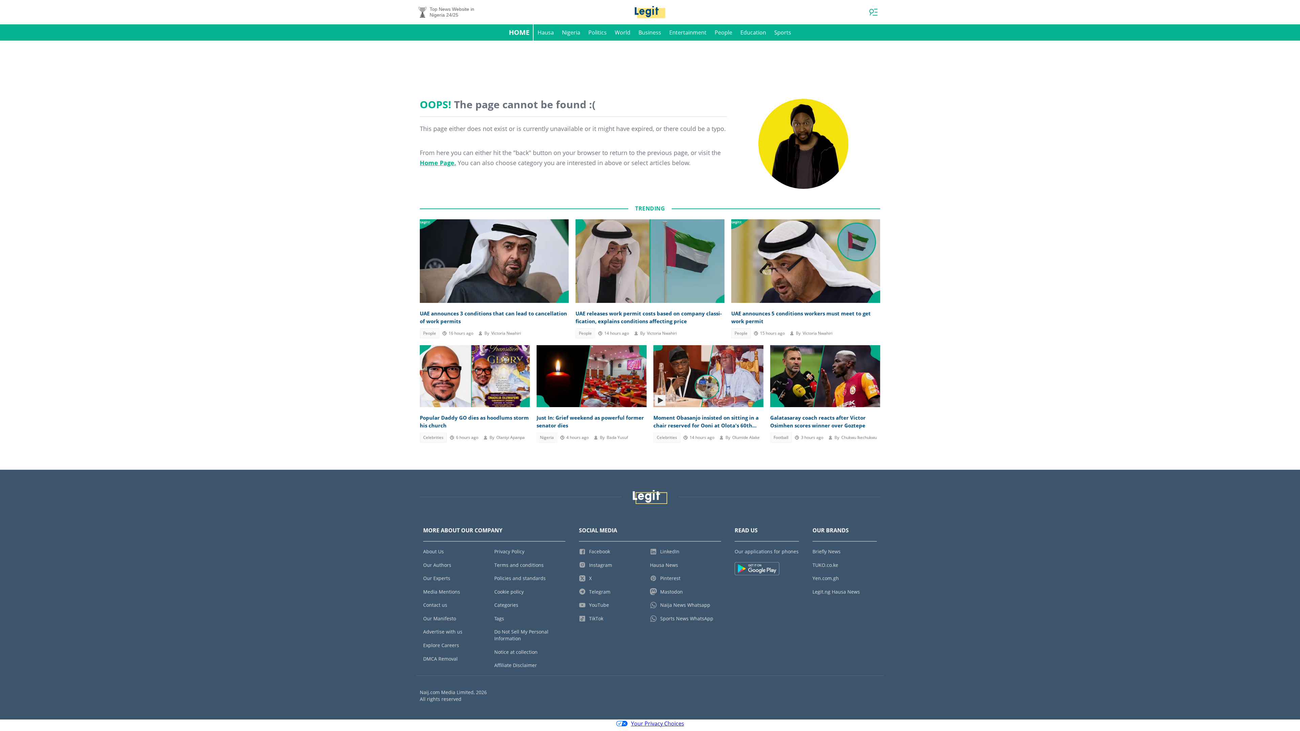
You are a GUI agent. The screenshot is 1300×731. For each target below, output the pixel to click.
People (723, 32)
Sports (782, 32)
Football (781, 437)
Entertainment (688, 32)
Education (753, 32)
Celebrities (433, 437)
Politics (597, 32)
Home (519, 32)
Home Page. (438, 163)
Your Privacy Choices (657, 723)
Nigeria (571, 32)
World (622, 32)
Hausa (546, 32)
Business (649, 32)
